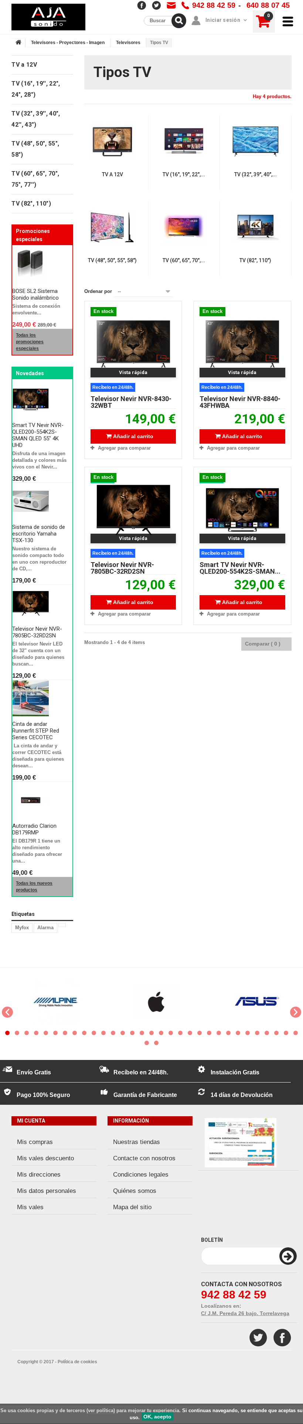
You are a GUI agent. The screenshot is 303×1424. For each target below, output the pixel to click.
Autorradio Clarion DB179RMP (34, 829)
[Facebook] (282, 1337)
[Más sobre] (62, 925)
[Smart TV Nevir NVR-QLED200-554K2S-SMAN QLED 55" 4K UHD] (242, 510)
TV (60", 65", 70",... (184, 260)
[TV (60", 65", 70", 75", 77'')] (184, 227)
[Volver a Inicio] (18, 43)
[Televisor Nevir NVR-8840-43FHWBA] (242, 344)
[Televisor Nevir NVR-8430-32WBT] (133, 344)
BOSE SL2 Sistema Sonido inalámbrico (35, 294)
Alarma (45, 927)
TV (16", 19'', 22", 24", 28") (35, 89)
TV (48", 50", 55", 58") (112, 260)
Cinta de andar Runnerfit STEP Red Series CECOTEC (35, 731)
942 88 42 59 (213, 5)
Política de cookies (77, 1361)
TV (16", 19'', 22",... (184, 174)
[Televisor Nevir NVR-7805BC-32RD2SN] (133, 510)
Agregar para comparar (124, 448)
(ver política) (100, 1410)
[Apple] (150, 1001)
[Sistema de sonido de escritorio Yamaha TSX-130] (39, 501)
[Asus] (251, 1001)
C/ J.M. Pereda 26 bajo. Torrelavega (245, 1313)
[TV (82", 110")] (255, 227)
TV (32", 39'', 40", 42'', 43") (35, 119)
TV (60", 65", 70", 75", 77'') (35, 179)
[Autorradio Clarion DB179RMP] (39, 800)
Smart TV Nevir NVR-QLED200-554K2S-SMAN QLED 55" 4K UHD (38, 435)
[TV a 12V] (112, 141)
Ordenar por (98, 291)
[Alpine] (50, 1001)
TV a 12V (112, 174)
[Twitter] (258, 1337)
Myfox (22, 927)
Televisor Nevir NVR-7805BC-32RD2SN (37, 632)
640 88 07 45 (268, 5)
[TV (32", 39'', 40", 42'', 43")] (255, 141)
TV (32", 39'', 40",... (255, 174)
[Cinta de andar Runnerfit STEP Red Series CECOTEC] (39, 698)
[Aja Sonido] (48, 17)
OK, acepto (157, 1417)
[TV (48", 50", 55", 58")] (112, 227)
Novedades (30, 373)
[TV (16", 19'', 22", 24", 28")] (184, 141)
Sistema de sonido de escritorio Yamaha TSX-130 (38, 534)
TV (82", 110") (255, 260)
